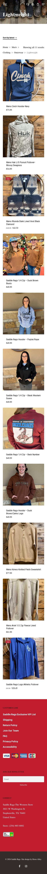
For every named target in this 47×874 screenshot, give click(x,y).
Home (5, 47)
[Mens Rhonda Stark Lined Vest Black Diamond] (23, 195)
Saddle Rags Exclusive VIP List (19, 714)
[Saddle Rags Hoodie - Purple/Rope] (23, 313)
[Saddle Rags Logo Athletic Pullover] (23, 658)
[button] (43, 4)
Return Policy (10, 725)
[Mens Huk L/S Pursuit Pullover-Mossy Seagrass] (23, 136)
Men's (14, 47)
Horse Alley (36, 859)
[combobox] (10, 37)
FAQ (5, 736)
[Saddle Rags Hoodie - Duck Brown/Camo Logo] (23, 484)
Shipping (7, 719)
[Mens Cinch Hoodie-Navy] (23, 80)
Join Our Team (11, 730)
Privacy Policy (10, 741)
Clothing (6, 52)
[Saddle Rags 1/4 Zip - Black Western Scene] (23, 370)
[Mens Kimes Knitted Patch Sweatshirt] (23, 543)
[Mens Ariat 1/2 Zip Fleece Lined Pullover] (23, 599)
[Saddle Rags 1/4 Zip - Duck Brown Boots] (23, 254)
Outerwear (18, 52)
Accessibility (10, 746)
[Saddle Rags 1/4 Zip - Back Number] (23, 428)
